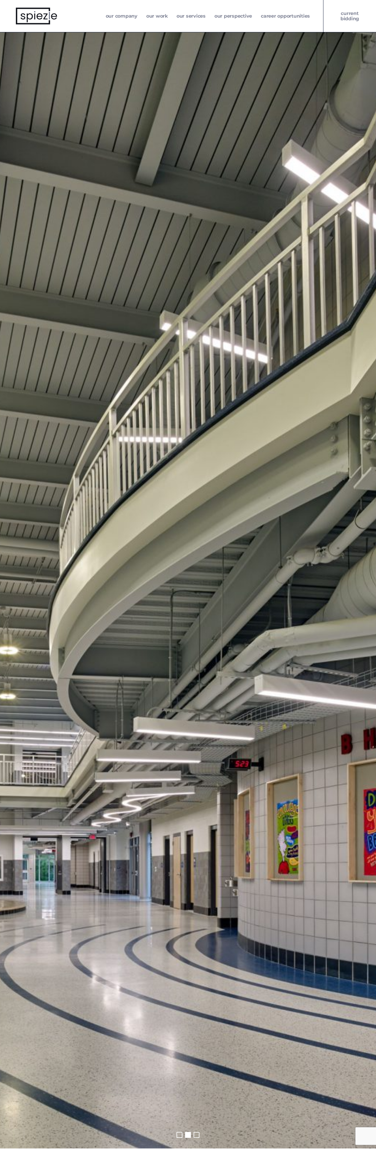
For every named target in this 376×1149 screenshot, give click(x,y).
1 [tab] (179, 1135)
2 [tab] (188, 1135)
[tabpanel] (188, 590)
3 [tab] (196, 1135)
